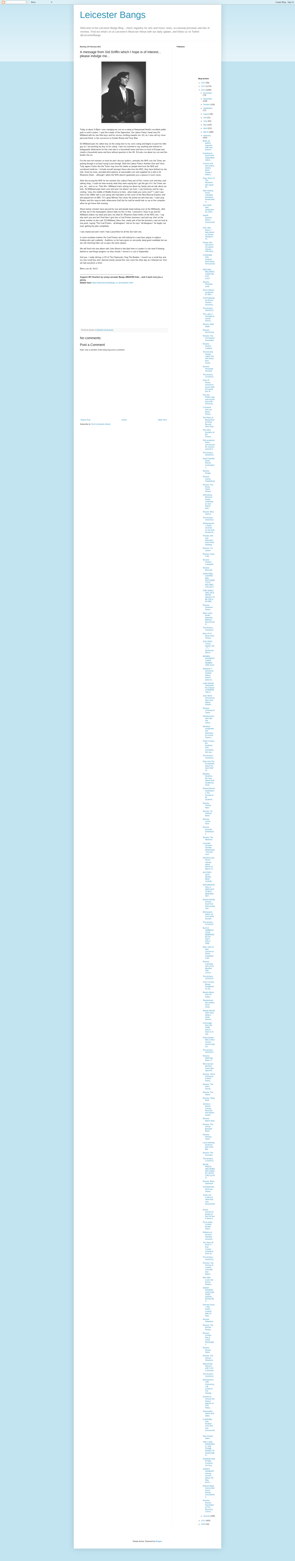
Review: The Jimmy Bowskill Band (208, 1127)
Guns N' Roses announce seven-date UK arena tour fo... (208, 385)
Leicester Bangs (113, 15)
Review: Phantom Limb (208, 284)
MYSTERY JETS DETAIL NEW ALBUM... (208, 876)
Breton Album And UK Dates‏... (208, 994)
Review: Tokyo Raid (209, 1099)
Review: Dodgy (207, 472)
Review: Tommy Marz (207, 805)
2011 (203, 1521)
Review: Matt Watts (208, 325)
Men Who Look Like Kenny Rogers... (208, 1281)
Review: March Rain (209, 1119)
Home (124, 420)
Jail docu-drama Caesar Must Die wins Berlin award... (208, 1109)
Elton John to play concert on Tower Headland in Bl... (208, 952)
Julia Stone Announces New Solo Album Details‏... (209, 700)
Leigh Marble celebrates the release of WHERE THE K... (208, 687)
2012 (203, 90)
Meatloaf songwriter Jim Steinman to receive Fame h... (208, 732)
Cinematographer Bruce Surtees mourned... (209, 301)
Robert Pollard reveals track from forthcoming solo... (209, 904)
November (207, 99)
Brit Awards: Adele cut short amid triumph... (208, 915)
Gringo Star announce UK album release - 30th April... (208, 247)
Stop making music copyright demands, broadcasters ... (208, 196)
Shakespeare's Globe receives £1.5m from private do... (209, 527)
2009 (203, 1524)
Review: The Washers (208, 838)
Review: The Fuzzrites (208, 1154)
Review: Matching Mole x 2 (208, 1058)
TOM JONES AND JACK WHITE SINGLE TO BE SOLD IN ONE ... (209, 596)
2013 (203, 86)
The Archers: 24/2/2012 (208, 519)
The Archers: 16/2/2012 (208, 1258)
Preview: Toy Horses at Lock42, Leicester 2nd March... (208, 1268)
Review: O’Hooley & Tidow (209, 710)
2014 (203, 83)
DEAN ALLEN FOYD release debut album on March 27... (208, 863)
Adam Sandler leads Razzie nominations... (209, 463)
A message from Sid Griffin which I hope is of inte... (208, 1028)
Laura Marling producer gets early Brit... (208, 1146)
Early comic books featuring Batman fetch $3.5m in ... (209, 618)
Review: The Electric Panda (208, 1327)
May (205, 125)
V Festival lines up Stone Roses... (207, 410)
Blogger (158, 1541)
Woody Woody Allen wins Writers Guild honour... (209, 1015)
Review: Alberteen (208, 1320)
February (207, 135)
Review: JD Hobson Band (207, 813)
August (206, 114)
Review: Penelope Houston (208, 369)
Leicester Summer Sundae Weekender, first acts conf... (209, 848)
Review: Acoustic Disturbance (208, 830)
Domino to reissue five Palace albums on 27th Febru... (209, 1402)
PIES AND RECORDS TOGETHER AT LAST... (208, 274)
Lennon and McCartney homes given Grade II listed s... (208, 169)
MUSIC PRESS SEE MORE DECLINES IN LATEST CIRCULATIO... (209, 1171)
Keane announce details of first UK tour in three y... (209, 1214)
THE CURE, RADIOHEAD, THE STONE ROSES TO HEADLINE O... (209, 1448)
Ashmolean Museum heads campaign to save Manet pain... (208, 501)
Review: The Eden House (208, 1086)
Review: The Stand (208, 1093)
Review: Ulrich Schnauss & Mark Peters (209, 1077)
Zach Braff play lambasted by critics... (208, 208)
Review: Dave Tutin (208, 555)
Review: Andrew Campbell (208, 562)
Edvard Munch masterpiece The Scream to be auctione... (209, 794)
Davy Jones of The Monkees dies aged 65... (209, 182)
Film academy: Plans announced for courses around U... (209, 444)
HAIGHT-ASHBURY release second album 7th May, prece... (208, 1475)
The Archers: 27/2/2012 (208, 376)
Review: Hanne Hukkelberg (209, 479)
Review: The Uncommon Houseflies (209, 338)
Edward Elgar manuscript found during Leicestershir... (209, 1491)
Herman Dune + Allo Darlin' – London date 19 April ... (209, 1310)
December (207, 93)
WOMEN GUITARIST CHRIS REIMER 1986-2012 (209, 660)
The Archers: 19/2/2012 (208, 1051)
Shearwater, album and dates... (208, 1413)
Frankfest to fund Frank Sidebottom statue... (209, 156)
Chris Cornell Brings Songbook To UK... (208, 985)
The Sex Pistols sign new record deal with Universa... (209, 399)
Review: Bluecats (207, 569)
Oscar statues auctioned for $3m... (208, 292)
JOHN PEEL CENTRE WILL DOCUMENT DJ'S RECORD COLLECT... (209, 580)
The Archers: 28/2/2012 (208, 309)
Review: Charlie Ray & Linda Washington (208, 1338)
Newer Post (85, 420)
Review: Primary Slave (207, 1137)
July (205, 118)
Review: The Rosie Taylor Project (208, 488)
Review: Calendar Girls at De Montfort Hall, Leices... (208, 967)
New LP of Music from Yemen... (208, 636)
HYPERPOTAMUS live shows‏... (208, 1189)
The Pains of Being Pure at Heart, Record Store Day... (209, 422)
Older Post (162, 420)
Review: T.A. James (208, 549)
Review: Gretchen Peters (208, 607)
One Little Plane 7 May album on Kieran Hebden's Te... (208, 233)
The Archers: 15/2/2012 (208, 1375)
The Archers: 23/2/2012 (208, 629)
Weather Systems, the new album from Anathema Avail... (208, 779)
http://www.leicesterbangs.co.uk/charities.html (112, 283)
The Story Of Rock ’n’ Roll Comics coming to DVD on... (208, 1248)
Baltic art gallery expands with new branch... (207, 145)
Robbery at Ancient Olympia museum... (208, 1235)
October (206, 104)
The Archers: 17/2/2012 (208, 1160)
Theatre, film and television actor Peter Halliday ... (208, 540)
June (205, 121)
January (206, 1516)
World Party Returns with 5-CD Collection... (209, 1367)
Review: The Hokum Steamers (208, 1358)
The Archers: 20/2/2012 (208, 977)
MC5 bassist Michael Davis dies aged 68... (208, 1067)
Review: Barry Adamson (208, 1182)
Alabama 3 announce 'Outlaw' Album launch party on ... (208, 674)
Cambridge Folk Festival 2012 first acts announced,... (209, 1426)
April (205, 128)
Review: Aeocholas (208, 331)
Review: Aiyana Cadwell (207, 346)
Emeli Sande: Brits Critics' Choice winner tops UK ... (209, 1042)
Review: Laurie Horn (206, 821)
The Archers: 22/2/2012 (208, 757)
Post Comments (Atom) (100, 424)
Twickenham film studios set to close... (208, 1003)
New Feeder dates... (208, 1437)
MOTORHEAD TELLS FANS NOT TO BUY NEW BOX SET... (209, 890)
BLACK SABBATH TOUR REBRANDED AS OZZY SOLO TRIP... (208, 936)
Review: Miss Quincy (208, 513)
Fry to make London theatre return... (207, 1225)
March (206, 132)
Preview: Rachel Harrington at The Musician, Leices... (208, 1506)
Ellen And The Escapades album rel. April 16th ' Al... (208, 765)
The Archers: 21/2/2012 (208, 923)
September (207, 108)
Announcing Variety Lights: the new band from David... (208, 357)
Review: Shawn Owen (207, 1350)
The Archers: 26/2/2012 (208, 454)
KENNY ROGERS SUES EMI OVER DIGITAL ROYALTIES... (208, 1294)
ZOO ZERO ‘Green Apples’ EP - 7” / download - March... (208, 647)
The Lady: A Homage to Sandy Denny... (208, 317)
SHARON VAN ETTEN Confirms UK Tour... (209, 1462)
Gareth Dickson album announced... (209, 219)
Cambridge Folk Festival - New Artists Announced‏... (209, 260)
